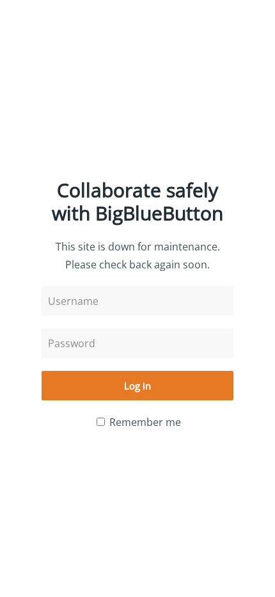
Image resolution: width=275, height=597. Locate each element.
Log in (137, 385)
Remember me (144, 422)
